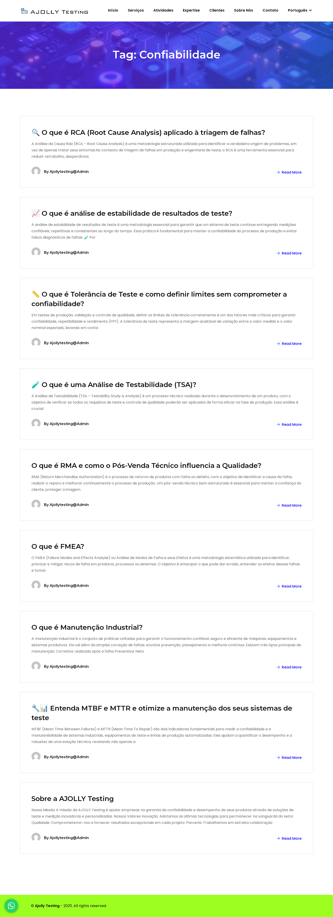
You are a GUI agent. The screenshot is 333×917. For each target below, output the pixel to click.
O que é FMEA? (57, 546)
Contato (270, 10)
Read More (291, 172)
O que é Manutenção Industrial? (87, 627)
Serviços (136, 10)
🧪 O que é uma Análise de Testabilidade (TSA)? (113, 384)
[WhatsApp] (11, 905)
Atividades (163, 10)
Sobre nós (243, 10)
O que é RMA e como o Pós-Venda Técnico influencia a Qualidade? (146, 465)
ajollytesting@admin (69, 171)
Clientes (216, 10)
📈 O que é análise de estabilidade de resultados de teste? (131, 213)
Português (298, 10)
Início (113, 10)
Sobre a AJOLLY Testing (72, 798)
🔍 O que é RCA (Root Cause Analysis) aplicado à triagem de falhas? (148, 132)
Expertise (191, 10)
